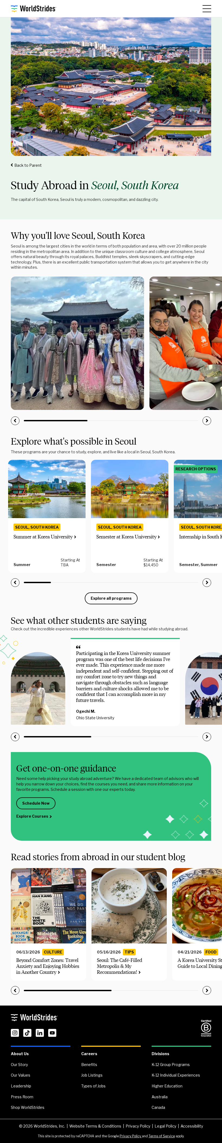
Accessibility (192, 1126)
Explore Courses (32, 816)
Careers (89, 1053)
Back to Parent (28, 165)
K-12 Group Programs (171, 1064)
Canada (158, 1107)
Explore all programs (111, 598)
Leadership (21, 1086)
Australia (160, 1096)
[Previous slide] (15, 420)
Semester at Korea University (126, 537)
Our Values (20, 1075)
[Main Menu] (207, 8)
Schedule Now (36, 803)
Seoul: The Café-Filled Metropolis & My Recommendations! (119, 966)
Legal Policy (165, 1126)
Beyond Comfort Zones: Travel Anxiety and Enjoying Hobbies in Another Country (47, 966)
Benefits (89, 1064)
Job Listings (92, 1075)
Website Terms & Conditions (95, 1126)
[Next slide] (207, 420)
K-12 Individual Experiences (176, 1075)
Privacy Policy (138, 1126)
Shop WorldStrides (27, 1107)
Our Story (19, 1064)
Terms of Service (162, 1136)
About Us (20, 1053)
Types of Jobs (93, 1086)
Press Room (22, 1096)
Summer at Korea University (43, 537)
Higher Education (167, 1086)
